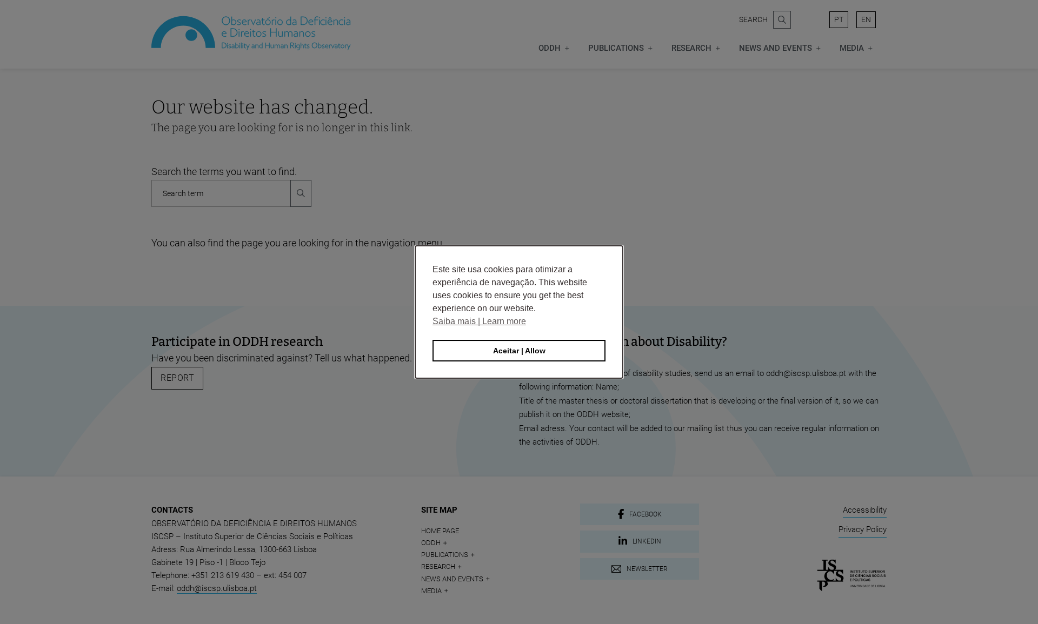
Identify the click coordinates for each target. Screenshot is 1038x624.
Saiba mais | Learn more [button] (479, 321)
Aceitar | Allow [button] (519, 350)
